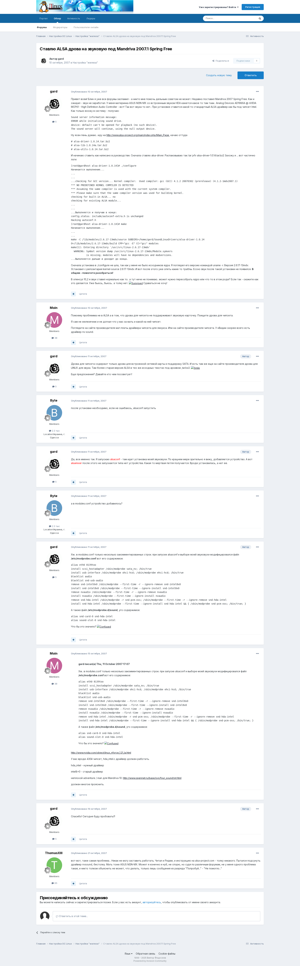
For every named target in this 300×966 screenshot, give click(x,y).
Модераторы (60, 27)
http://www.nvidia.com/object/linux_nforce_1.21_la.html (101, 752)
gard (61, 58)
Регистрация (252, 7)
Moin (53, 308)
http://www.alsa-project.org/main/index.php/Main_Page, (138, 135)
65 (55, 883)
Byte (53, 400)
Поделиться (221, 60)
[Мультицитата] (73, 294)
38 (55, 337)
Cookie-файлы (167, 953)
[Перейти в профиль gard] (43, 61)
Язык (128, 953)
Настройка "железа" (85, 62)
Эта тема (246, 18)
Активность (73, 18)
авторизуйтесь (152, 902)
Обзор (57, 18)
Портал (43, 18)
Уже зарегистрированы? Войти (218, 7)
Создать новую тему (219, 75)
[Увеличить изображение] (136, 283)
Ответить (251, 75)
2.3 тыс (55, 430)
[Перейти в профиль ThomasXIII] (54, 865)
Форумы (42, 27)
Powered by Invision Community (150, 961)
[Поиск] (260, 18)
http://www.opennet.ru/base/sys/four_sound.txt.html (152, 778)
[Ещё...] (257, 92)
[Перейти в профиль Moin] (54, 320)
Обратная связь (145, 953)
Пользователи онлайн (86, 27)
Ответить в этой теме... (73, 916)
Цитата (83, 293)
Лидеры (90, 18)
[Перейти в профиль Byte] (54, 413)
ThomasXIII (53, 853)
